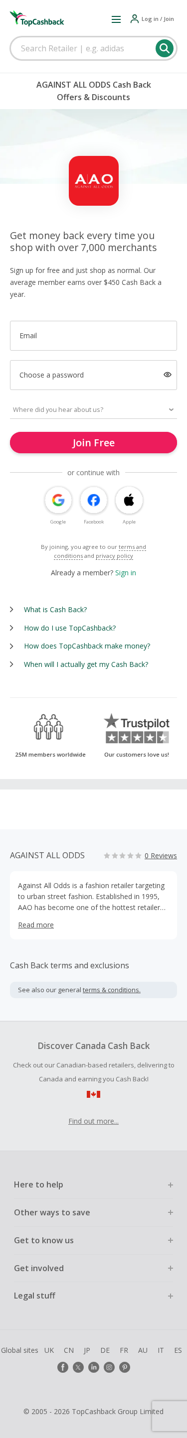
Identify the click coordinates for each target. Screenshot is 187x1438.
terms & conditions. (112, 989)
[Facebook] (62, 1367)
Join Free (94, 442)
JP (87, 1350)
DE (105, 1350)
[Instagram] (109, 1367)
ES (178, 1350)
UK (49, 1350)
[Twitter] (78, 1367)
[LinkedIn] (93, 1367)
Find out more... (93, 1121)
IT (161, 1350)
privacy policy (114, 555)
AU (143, 1350)
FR (124, 1350)
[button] (116, 18)
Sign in (125, 572)
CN (69, 1350)
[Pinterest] (124, 1367)
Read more (36, 924)
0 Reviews (161, 855)
